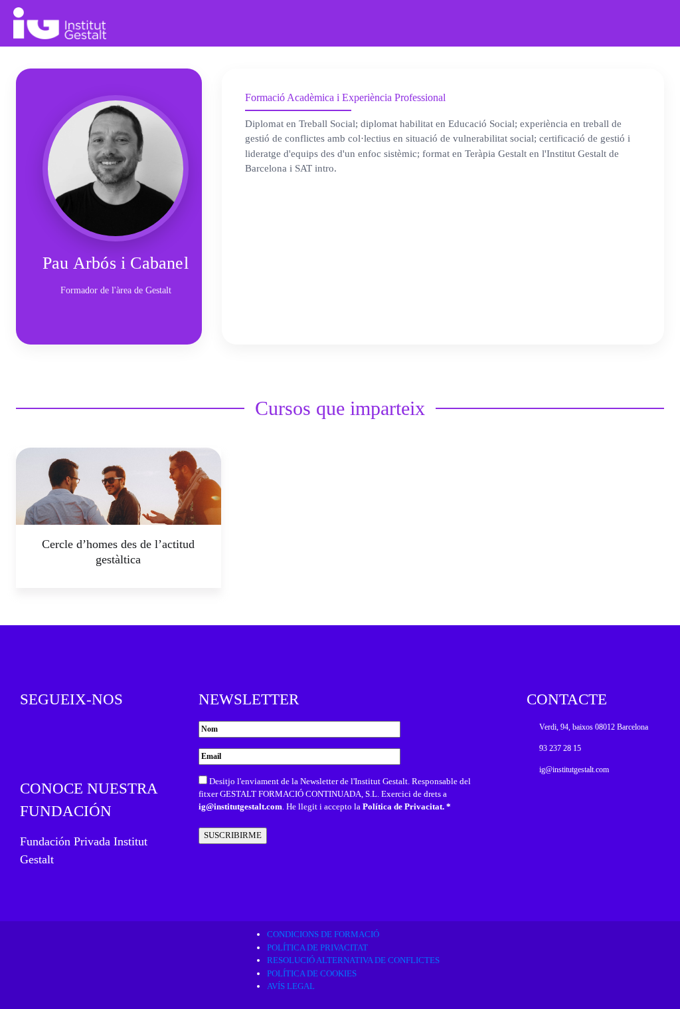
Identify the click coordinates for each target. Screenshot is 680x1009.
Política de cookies (312, 973)
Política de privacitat (317, 947)
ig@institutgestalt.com (240, 806)
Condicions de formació (323, 934)
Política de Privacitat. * (407, 806)
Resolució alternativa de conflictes (353, 960)
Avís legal (291, 986)
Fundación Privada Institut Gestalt (83, 850)
